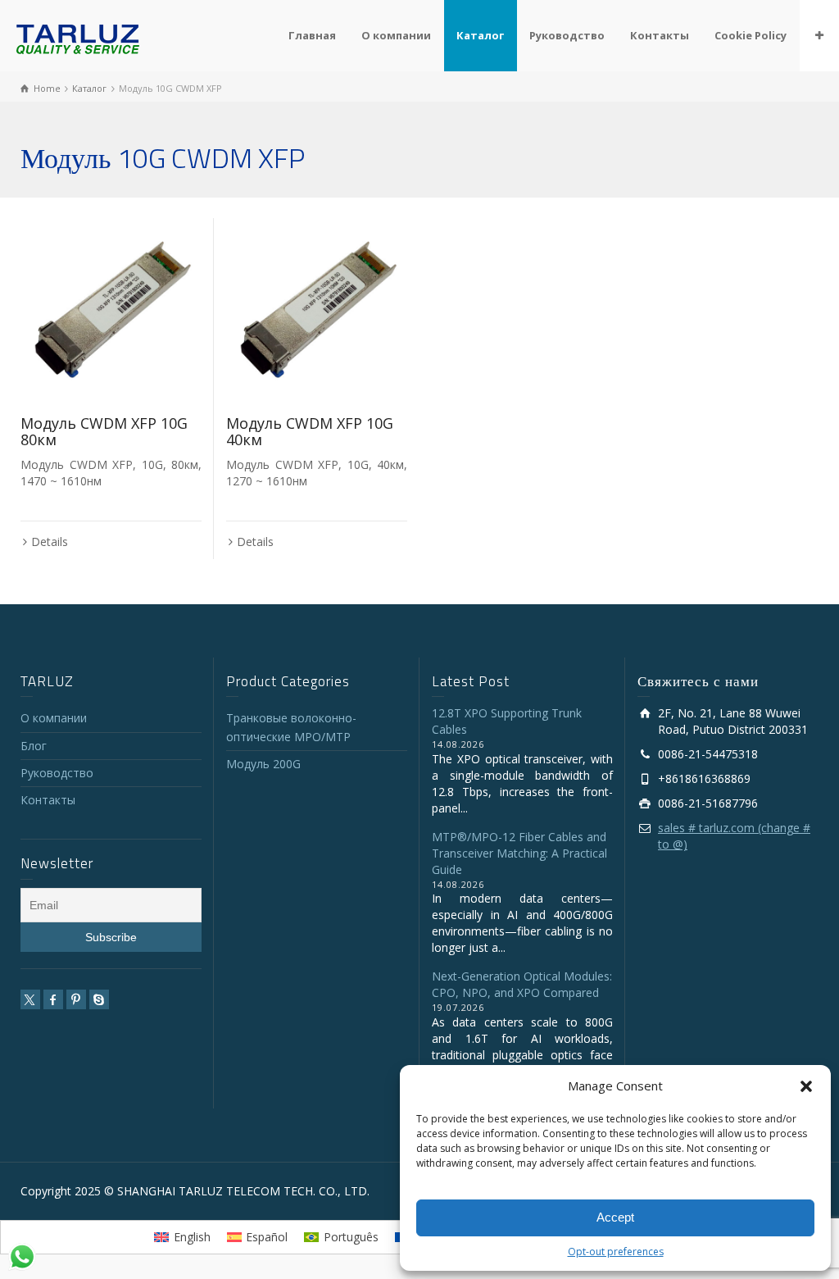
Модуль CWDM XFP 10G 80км (104, 431)
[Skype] (99, 999)
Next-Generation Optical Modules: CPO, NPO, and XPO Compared (522, 984)
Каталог (480, 35)
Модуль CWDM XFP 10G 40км (309, 431)
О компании (396, 35)
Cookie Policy (750, 35)
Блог (33, 745)
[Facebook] (53, 999)
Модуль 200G (263, 763)
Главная (312, 35)
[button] (806, 1086)
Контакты (659, 35)
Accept (615, 1217)
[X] (30, 999)
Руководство (567, 35)
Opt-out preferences (616, 1252)
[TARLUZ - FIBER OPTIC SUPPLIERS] (77, 38)
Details (49, 541)
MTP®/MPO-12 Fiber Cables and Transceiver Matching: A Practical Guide (519, 853)
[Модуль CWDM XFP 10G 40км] (316, 308)
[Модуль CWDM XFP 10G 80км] (111, 308)
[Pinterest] (76, 999)
